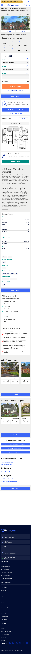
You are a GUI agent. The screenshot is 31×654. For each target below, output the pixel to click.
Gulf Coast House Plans (8, 479)
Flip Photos (23, 31)
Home (2, 8)
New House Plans (5, 569)
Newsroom (3, 637)
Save (7, 14)
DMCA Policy (21, 647)
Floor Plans (8, 31)
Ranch (10, 256)
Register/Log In (4, 596)
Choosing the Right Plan (6, 572)
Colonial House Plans (13, 8)
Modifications (4, 610)
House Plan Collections (6, 578)
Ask (20, 14)
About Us (3, 628)
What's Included (5, 607)
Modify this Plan (15, 161)
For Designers (4, 616)
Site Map (28, 647)
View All (15, 434)
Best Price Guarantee (6, 631)
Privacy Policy (14, 647)
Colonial (5, 256)
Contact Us (3, 590)
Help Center (4, 587)
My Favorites (4, 599)
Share (27, 14)
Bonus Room (6, 279)
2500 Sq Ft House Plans (14, 448)
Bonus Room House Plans (8, 472)
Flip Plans (24, 118)
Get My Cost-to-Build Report (15, 109)
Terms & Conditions (5, 647)
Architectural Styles (5, 575)
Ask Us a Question (15, 96)
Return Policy (4, 593)
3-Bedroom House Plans (14, 452)
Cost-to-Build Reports (6, 613)
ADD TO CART (15, 86)
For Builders (4, 619)
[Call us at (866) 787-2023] (29, 1)
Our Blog (3, 640)
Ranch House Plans (6, 464)
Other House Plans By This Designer (14, 444)
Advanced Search (5, 566)
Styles (6, 8)
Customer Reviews (5, 634)
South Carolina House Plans (9, 481)
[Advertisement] (15, 508)
